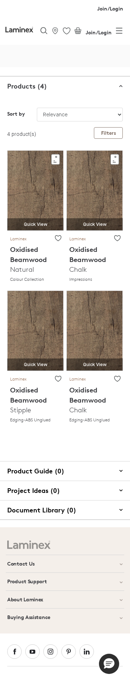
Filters (108, 133)
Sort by (16, 114)
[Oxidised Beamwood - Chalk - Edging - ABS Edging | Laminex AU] (94, 330)
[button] (109, 664)
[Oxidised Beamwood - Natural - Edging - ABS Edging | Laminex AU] (35, 330)
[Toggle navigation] (119, 32)
